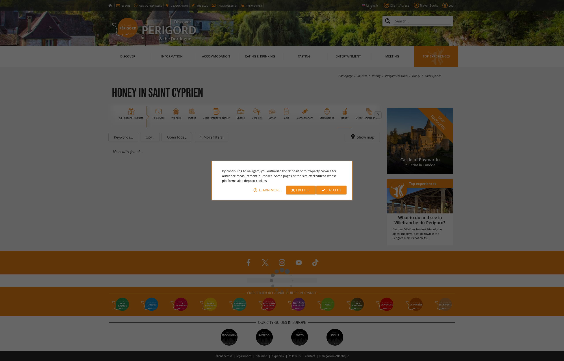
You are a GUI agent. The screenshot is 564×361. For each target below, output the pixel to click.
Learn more (269, 190)
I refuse (303, 190)
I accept (334, 190)
